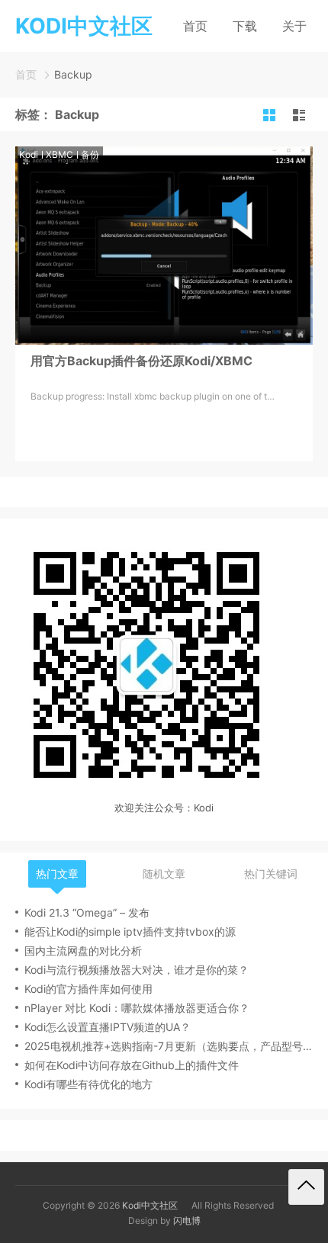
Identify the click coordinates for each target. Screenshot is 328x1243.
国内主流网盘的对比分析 (83, 950)
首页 (195, 26)
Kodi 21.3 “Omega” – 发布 (87, 912)
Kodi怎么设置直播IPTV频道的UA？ (107, 1026)
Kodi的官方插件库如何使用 (88, 988)
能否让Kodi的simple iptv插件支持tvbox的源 (130, 931)
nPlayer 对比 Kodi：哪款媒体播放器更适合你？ (136, 1007)
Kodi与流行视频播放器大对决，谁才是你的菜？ (136, 969)
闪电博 (187, 1220)
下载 (245, 26)
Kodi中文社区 (150, 1205)
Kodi (28, 154)
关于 (294, 26)
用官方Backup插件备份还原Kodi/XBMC (141, 360)
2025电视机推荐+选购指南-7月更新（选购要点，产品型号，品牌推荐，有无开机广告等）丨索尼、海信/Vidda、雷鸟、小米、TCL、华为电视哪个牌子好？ (168, 1045)
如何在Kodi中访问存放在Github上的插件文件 (131, 1064)
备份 (90, 154)
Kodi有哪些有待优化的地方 (88, 1084)
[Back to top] (306, 1187)
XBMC (59, 154)
